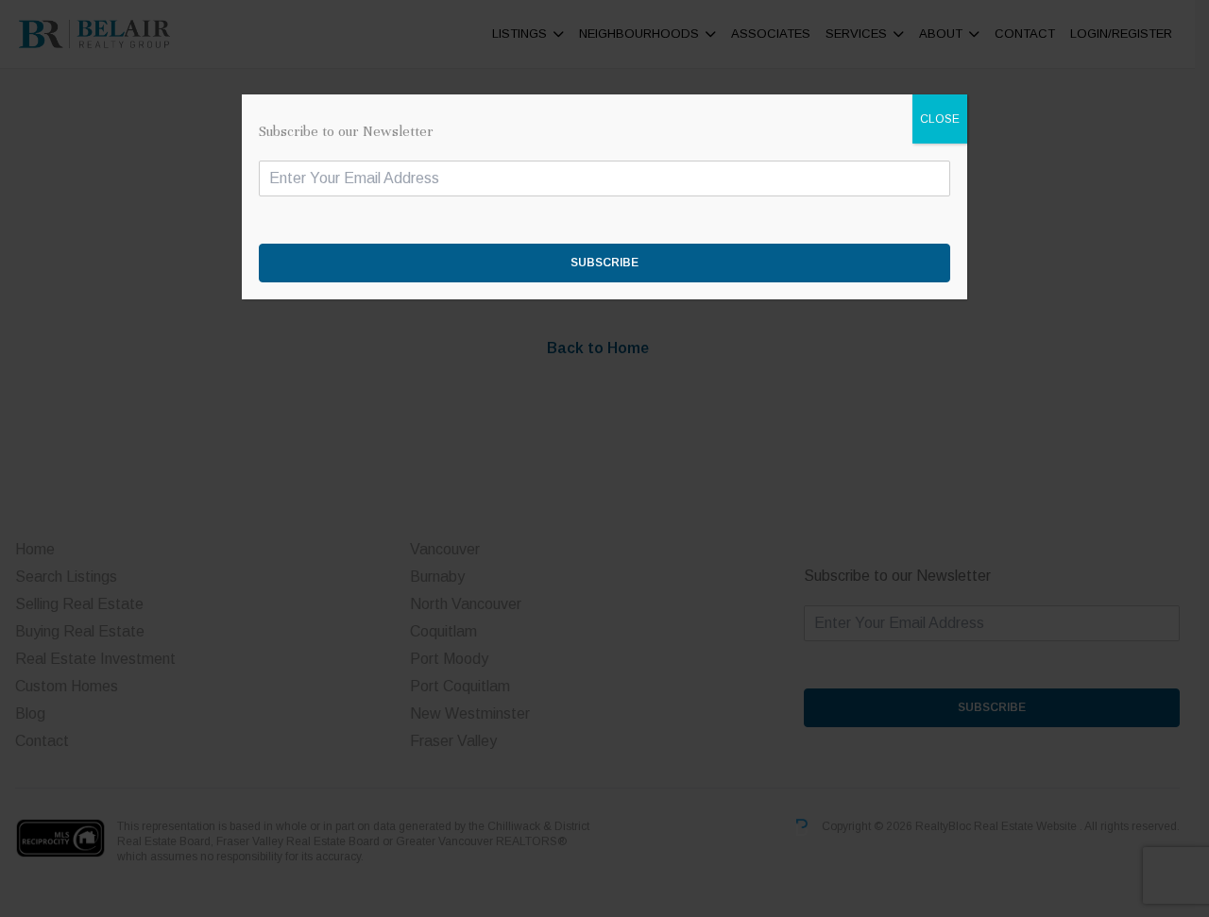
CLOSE (940, 119)
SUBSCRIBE (604, 262)
